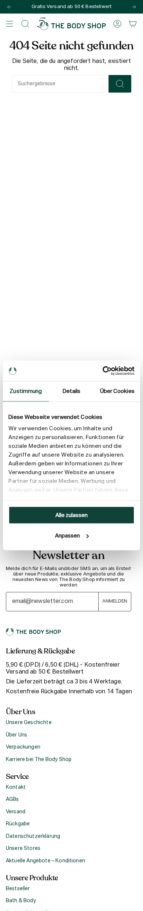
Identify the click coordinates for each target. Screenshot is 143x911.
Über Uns (16, 735)
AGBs (12, 799)
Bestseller (18, 888)
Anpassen (67, 536)
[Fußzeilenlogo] (33, 632)
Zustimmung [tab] (26, 391)
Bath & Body (21, 900)
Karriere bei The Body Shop (39, 759)
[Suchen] (120, 84)
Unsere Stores (23, 848)
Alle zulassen (71, 515)
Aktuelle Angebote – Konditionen (45, 860)
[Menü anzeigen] (9, 24)
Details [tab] (72, 391)
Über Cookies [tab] (117, 391)
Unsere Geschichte (29, 722)
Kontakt (16, 787)
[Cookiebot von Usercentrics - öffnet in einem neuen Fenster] (103, 371)
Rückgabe (18, 823)
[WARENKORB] (132, 24)
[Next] (134, 7)
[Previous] (9, 7)
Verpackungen (23, 747)
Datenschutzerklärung (33, 836)
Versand (15, 811)
